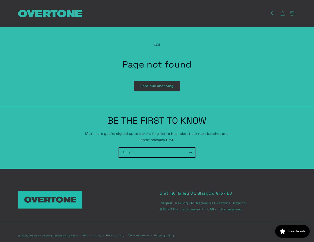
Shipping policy (164, 235)
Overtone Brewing (40, 235)
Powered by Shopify (66, 235)
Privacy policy (115, 235)
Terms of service (139, 235)
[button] (273, 13)
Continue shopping (157, 86)
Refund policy (92, 235)
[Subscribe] (190, 152)
